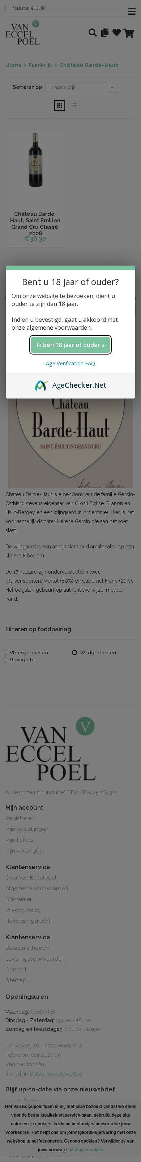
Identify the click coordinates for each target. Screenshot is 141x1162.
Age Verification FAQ (70, 363)
